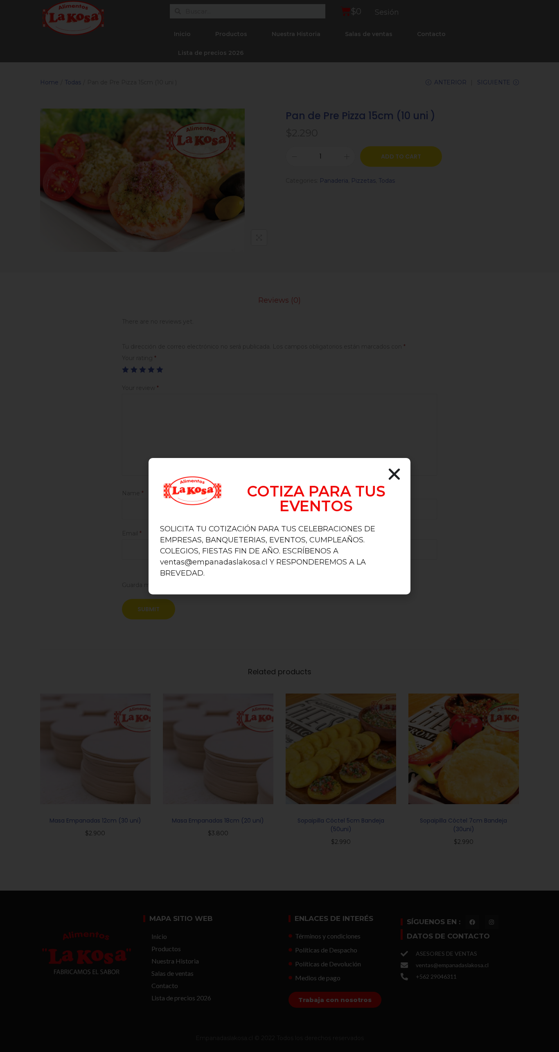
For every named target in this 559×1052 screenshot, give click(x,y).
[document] (279, 526)
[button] (394, 474)
